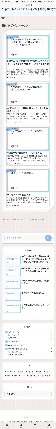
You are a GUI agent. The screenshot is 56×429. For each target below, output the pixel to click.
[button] (48, 238)
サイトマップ (28, 417)
